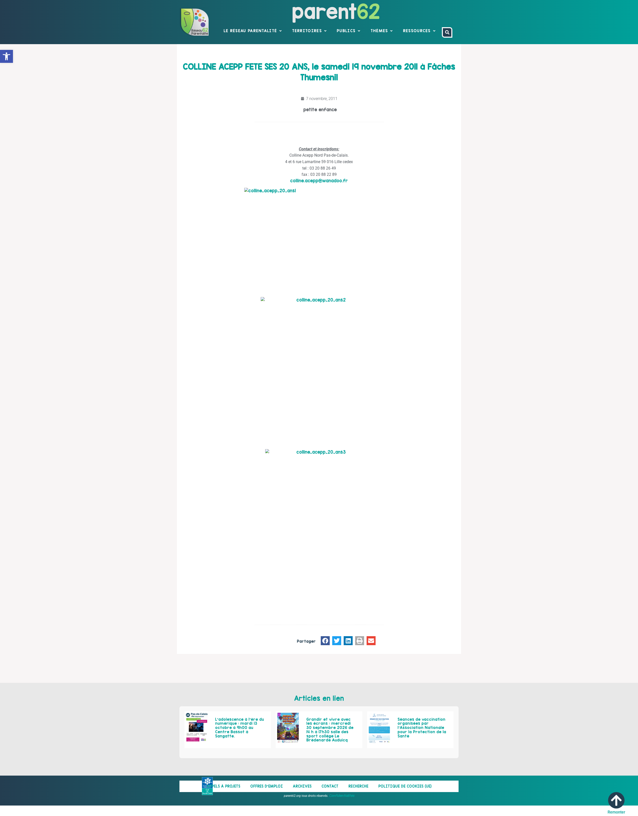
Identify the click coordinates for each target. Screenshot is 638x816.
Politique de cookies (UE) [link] (405, 786)
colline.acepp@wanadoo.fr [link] (319, 180)
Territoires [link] (307, 30)
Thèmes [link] (379, 30)
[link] (6, 56)
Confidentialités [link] (341, 796)
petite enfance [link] (320, 109)
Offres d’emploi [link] (266, 786)
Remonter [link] (616, 812)
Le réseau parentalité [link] (250, 30)
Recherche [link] (358, 786)
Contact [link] (329, 786)
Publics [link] (346, 30)
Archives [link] (302, 786)
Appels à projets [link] (223, 786)
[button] (325, 640)
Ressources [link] (417, 30)
